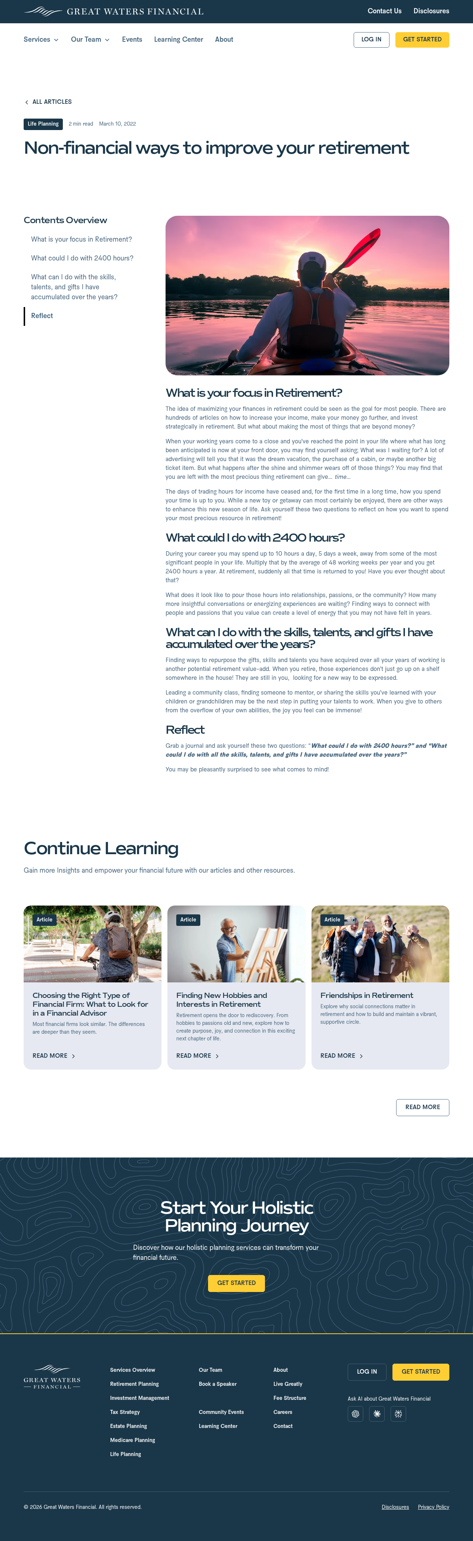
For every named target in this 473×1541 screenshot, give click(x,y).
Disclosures (395, 1507)
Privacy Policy (433, 1507)
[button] (41, 40)
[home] (113, 12)
